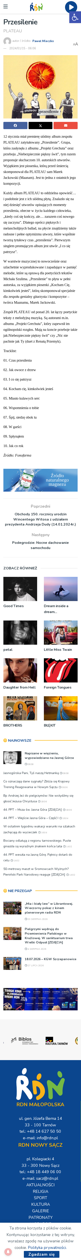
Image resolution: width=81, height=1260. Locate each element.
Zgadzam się (41, 1254)
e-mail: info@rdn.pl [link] (40, 1138)
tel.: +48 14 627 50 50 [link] (40, 1131)
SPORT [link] (40, 1198)
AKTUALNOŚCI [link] (40, 1185)
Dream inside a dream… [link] (56, 609)
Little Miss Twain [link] (58, 649)
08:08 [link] (30, 764)
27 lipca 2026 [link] (35, 965)
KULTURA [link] (40, 1204)
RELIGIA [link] (40, 1191)
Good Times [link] (13, 606)
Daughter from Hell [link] (19, 687)
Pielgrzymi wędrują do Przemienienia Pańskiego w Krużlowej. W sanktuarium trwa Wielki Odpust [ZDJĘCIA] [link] (49, 936)
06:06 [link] (64, 787)
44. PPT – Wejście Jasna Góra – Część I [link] (30, 818)
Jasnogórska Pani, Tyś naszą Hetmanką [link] (31, 773)
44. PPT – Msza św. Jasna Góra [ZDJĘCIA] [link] (32, 810)
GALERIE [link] (40, 1211)
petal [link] (7, 649)
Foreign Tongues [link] (58, 687)
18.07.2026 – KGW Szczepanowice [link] (50, 959)
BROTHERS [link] (12, 725)
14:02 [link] (68, 846)
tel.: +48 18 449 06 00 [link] (40, 1172)
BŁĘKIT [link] (50, 725)
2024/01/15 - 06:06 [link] (22, 48)
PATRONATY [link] (41, 1217)
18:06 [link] (43, 801)
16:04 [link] (65, 818)
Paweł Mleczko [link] (43, 41)
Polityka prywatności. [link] (47, 1247)
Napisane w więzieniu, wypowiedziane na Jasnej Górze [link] (49, 755)
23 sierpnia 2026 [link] (37, 919)
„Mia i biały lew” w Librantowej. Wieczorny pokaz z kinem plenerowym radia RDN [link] (49, 908)
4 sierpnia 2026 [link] (36, 949)
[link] (75, 17)
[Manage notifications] (8, 1251)
